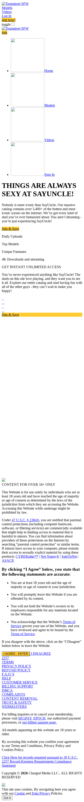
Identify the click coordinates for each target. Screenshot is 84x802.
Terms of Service (23, 634)
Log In (6, 16)
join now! (8, 20)
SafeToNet (69, 556)
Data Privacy (41, 793)
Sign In (49, 174)
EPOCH (39, 718)
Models (7, 8)
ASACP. (8, 560)
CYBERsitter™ (27, 556)
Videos (7, 12)
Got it (7, 798)
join (4, 32)
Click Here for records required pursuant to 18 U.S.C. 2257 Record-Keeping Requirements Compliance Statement (40, 761)
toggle (6, 24)
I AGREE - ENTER (16, 653)
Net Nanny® (50, 556)
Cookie (20, 793)
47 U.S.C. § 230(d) (25, 520)
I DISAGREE (41, 653)
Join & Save (10, 229)
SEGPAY (25, 718)
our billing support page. (39, 722)
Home (48, 71)
